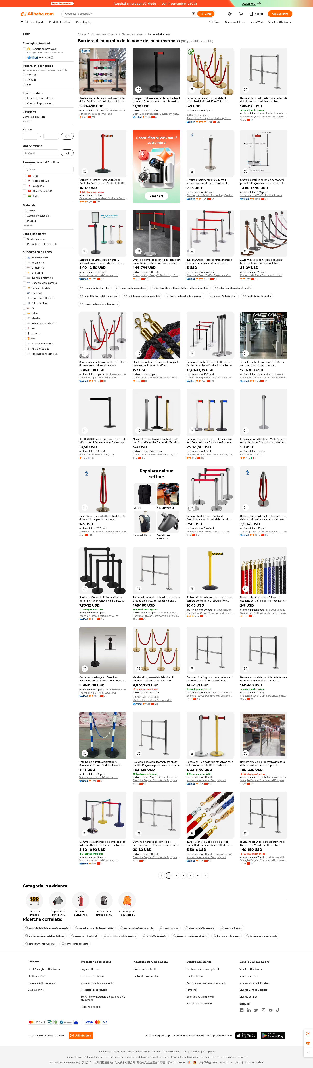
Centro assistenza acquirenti (203, 969)
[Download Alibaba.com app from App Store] (246, 1035)
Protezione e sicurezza (104, 34)
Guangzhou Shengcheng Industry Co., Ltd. (210, 118)
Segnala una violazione (199, 1003)
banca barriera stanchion (133, 288)
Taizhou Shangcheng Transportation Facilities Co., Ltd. (210, 377)
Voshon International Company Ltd (98, 275)
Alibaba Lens (46, 1035)
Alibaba (82, 34)
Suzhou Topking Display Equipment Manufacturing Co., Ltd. (156, 113)
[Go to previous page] (161, 875)
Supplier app (162, 1035)
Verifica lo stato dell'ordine (254, 982)
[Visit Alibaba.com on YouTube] (270, 1010)
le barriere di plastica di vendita (235, 288)
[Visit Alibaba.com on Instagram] (263, 1010)
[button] (193, 14)
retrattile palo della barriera (121, 936)
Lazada (156, 1051)
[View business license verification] (189, 1062)
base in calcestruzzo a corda (138, 928)
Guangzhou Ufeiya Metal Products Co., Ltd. (102, 198)
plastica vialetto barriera (201, 928)
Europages (209, 1051)
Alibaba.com (224, 1035)
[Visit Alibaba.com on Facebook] (241, 1010)
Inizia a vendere (248, 976)
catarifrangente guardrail (42, 944)
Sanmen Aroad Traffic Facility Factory (261, 195)
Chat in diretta (195, 976)
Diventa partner (248, 996)
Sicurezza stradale (132, 34)
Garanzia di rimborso (92, 976)
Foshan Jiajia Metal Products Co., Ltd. (261, 275)
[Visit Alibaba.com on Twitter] (256, 1010)
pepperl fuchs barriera (225, 296)
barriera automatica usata (263, 936)
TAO (184, 1051)
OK (67, 136)
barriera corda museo (228, 936)
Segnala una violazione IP (201, 996)
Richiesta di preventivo (146, 976)
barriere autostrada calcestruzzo (101, 304)
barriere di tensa (233, 928)
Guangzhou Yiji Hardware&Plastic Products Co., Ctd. (156, 377)
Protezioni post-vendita (94, 989)
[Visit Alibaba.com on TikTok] (278, 1010)
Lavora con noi (36, 989)
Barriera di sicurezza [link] (159, 34)
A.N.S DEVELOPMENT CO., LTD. (96, 454)
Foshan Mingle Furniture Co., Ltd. (97, 377)
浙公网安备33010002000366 (216, 1062)
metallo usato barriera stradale (144, 296)
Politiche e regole (90, 1006)
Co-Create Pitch (37, 976)
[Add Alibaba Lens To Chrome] (81, 1035)
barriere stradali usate (76, 944)
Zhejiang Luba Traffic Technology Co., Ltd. (210, 195)
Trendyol (195, 1051)
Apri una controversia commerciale (206, 982)
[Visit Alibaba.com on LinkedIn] (249, 1010)
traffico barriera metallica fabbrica (46, 936)
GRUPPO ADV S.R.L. (251, 454)
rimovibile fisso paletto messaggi (100, 296)
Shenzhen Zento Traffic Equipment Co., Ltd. (210, 275)
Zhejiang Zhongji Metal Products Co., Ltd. (210, 454)
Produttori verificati (145, 969)
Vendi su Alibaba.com (251, 969)
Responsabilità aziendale (41, 982)
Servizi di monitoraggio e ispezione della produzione (103, 998)
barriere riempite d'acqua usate (186, 296)
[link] (308, 1033)
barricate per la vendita (259, 296)
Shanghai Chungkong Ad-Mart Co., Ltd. (208, 531)
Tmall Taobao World (139, 1051)
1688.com (119, 1051)
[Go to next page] (205, 875)
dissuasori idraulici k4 (86, 936)
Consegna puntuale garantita (97, 982)
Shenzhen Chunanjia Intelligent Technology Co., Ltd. (263, 377)
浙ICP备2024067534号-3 (249, 1062)
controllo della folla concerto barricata (48, 928)
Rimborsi (192, 989)
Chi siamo (33, 961)
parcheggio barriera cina (96, 288)
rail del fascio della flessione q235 (96, 928)
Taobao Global (171, 1051)
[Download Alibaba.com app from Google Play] (273, 1035)
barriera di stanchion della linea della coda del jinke (182, 288)
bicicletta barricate (156, 936)
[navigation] (48, 455)
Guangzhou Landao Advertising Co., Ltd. (155, 454)
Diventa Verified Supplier (253, 989)
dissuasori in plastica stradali (192, 936)
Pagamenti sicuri (90, 969)
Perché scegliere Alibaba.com (44, 969)
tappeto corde (171, 928)
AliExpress (105, 1051)
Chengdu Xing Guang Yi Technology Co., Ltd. (156, 275)
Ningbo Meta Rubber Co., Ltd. (95, 113)
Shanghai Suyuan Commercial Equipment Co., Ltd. (263, 116)
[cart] (241, 14)
